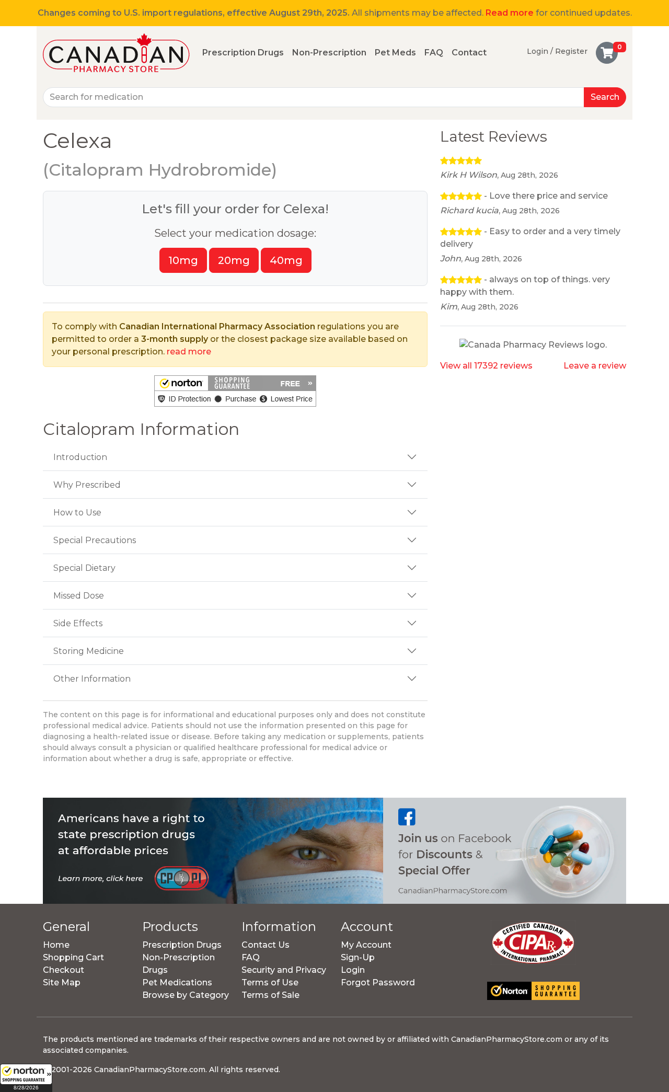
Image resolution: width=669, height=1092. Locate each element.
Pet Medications (177, 982)
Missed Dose (78, 596)
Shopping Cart (73, 957)
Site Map (61, 982)
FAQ (433, 53)
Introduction (80, 457)
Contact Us (265, 945)
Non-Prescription (329, 53)
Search (605, 97)
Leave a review (594, 366)
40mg (286, 260)
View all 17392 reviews (486, 366)
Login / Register (557, 51)
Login (353, 970)
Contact (469, 53)
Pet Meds (395, 53)
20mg (234, 260)
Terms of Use (269, 982)
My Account (366, 945)
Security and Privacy (283, 970)
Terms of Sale (270, 995)
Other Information (92, 679)
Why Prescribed (87, 485)
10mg (183, 260)
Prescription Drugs (243, 53)
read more (189, 352)
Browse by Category (185, 995)
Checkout (63, 970)
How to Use (77, 513)
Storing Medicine (88, 651)
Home (56, 945)
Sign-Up (358, 957)
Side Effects (77, 623)
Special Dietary (84, 568)
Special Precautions (94, 540)
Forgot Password (378, 982)
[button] (26, 1078)
